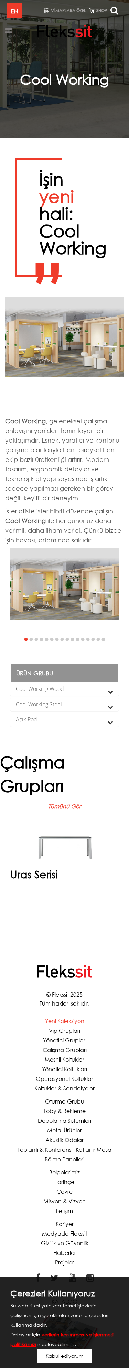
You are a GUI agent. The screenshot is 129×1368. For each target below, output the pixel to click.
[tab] (64, 689)
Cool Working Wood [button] (40, 689)
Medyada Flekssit (64, 1233)
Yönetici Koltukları (64, 1069)
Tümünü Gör (64, 806)
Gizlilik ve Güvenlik (64, 1243)
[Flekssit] (64, 31)
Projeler (64, 1262)
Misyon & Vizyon (64, 1201)
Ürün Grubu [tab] (34, 673)
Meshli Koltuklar (64, 1059)
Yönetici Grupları (64, 1040)
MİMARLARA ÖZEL (68, 10)
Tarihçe (64, 1181)
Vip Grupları (64, 1030)
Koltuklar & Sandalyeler (64, 1088)
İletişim (64, 1210)
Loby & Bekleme (65, 1111)
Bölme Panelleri (64, 1159)
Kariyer (65, 1223)
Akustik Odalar (64, 1139)
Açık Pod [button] (26, 719)
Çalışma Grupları (65, 1049)
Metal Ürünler (64, 1130)
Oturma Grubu (64, 1101)
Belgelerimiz (64, 1172)
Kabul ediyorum (64, 1356)
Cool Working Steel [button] (39, 704)
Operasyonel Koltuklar (64, 1078)
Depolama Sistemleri (64, 1120)
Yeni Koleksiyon (64, 1020)
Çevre (64, 1191)
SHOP (101, 10)
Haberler (64, 1252)
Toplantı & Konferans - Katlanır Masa (64, 1149)
